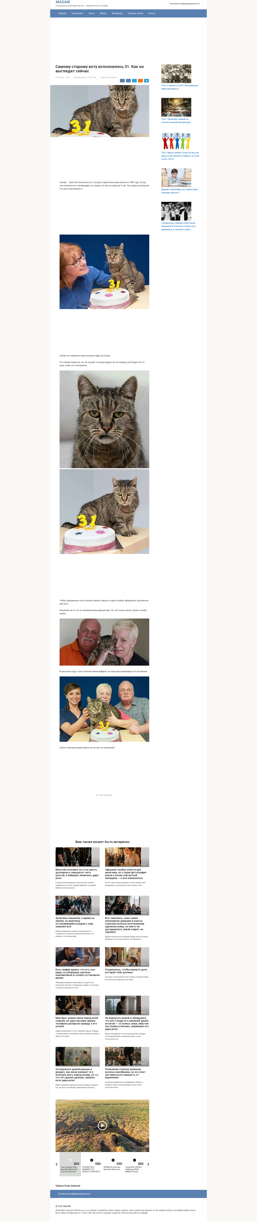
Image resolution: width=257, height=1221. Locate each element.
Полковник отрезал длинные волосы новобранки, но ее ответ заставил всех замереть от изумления (125, 1073)
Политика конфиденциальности (184, 3)
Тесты (91, 13)
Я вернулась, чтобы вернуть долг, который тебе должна (126, 971)
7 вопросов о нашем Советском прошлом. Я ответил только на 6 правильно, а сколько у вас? (178, 226)
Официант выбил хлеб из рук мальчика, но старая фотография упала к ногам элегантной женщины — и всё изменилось (125, 874)
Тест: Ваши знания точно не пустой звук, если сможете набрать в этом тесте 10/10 (180, 155)
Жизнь (103, 13)
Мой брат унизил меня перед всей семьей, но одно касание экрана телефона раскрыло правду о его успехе (77, 1022)
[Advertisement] (128, 37)
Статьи (151, 13)
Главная (62, 13)
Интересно (117, 13)
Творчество (77, 13)
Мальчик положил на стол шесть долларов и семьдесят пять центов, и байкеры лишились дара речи (77, 874)
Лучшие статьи (135, 13)
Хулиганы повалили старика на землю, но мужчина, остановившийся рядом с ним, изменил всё (75, 922)
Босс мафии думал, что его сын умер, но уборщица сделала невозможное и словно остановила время (78, 973)
